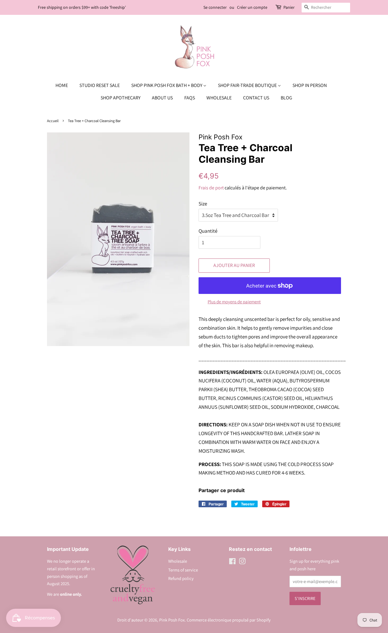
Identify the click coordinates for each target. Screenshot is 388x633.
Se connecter (215, 7)
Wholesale (219, 98)
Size (203, 203)
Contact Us (256, 98)
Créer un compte (252, 7)
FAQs (189, 98)
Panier (289, 7)
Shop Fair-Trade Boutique (248, 85)
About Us (162, 98)
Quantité (208, 231)
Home (61, 85)
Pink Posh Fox (172, 620)
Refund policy (181, 578)
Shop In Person (310, 85)
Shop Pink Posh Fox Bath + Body (167, 85)
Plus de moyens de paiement (234, 302)
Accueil (53, 120)
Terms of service (183, 570)
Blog (286, 98)
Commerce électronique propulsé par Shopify (229, 620)
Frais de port (211, 188)
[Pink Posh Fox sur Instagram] (242, 562)
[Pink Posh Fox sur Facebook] (232, 562)
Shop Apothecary (120, 98)
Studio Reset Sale (99, 85)
